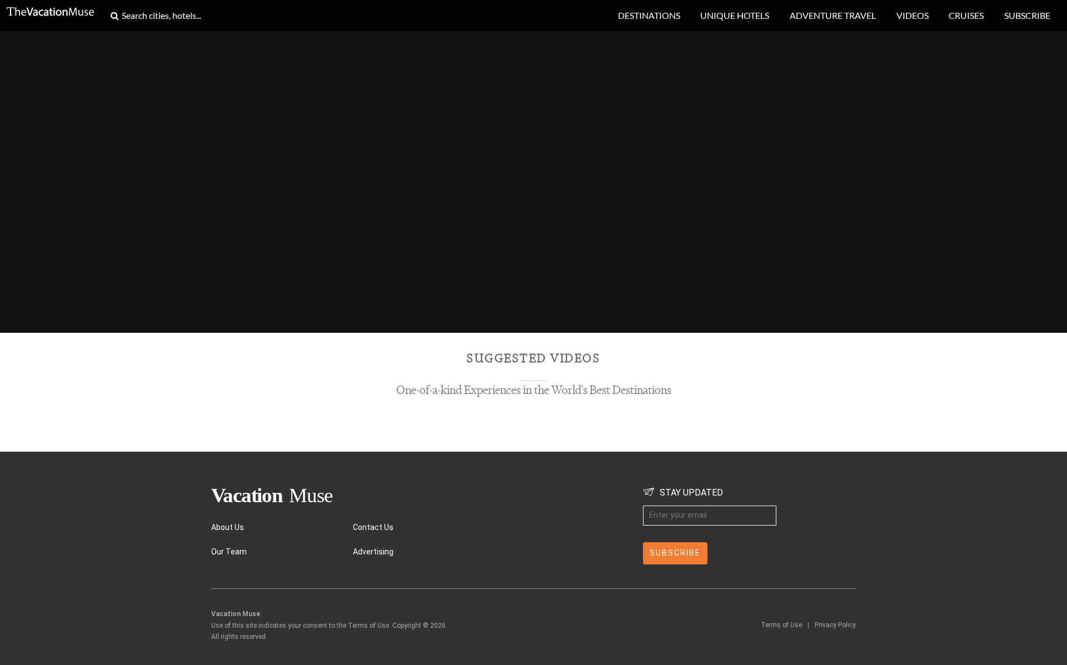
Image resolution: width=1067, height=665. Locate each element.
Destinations (649, 15)
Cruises (966, 15)
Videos (912, 15)
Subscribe (1027, 15)
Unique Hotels (734, 15)
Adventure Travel (833, 15)
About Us (227, 527)
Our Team (229, 551)
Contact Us (373, 527)
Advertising (373, 551)
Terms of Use (781, 625)
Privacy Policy (835, 625)
